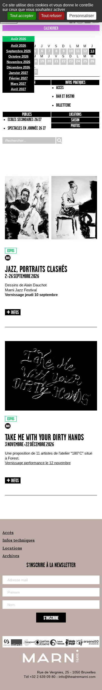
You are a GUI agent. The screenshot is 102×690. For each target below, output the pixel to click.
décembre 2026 (18, 67)
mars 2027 (18, 84)
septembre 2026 (18, 51)
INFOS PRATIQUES (75, 82)
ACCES (60, 88)
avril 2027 (18, 89)
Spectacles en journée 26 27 (27, 128)
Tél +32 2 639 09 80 (39, 677)
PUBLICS (27, 114)
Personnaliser (81, 16)
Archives (10, 555)
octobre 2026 (18, 56)
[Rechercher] (59, 140)
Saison (75, 120)
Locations (75, 114)
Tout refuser (51, 16)
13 (92, 51)
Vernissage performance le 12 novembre (38, 463)
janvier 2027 (18, 73)
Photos (75, 126)
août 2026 (18, 45)
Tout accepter (21, 16)
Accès (8, 532)
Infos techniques (18, 540)
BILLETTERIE (63, 105)
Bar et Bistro (65, 96)
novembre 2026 (18, 62)
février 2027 (18, 78)
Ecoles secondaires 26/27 (25, 119)
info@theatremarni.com (77, 677)
